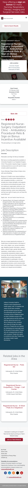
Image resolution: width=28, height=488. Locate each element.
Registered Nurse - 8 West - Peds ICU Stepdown (14, 407)
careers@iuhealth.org (7, 469)
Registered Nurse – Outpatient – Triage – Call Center (14, 387)
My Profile (3, 449)
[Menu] (26, 17)
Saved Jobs (4, 453)
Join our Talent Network (14, 439)
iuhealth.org (4, 457)
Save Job (14, 113)
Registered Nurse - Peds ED (14, 366)
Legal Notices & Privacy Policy (8, 455)
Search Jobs (4, 451)
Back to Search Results (11, 26)
